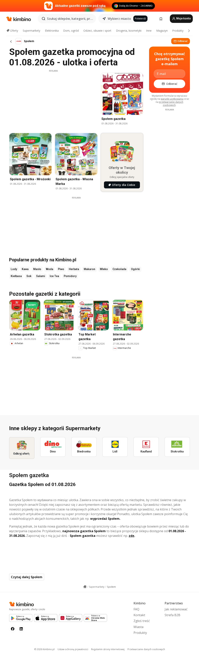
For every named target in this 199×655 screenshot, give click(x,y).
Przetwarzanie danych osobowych (146, 649)
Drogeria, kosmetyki (128, 30)
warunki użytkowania (172, 99)
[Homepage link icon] (84, 586)
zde (131, 536)
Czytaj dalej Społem (26, 577)
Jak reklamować (176, 609)
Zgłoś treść (142, 621)
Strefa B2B (172, 615)
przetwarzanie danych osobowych (171, 103)
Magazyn (162, 30)
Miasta (138, 627)
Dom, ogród (71, 30)
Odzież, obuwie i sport (97, 30)
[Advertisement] (53, 99)
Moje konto (183, 18)
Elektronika (52, 30)
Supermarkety (31, 30)
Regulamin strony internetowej (108, 649)
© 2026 (44, 649)
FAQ (136, 609)
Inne (149, 30)
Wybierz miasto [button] (119, 18)
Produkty (177, 30)
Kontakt (139, 615)
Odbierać (182, 41)
